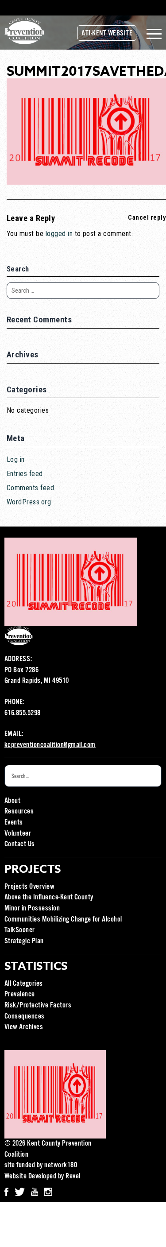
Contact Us (19, 844)
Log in (16, 459)
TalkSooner (19, 930)
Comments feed (30, 488)
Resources (19, 811)
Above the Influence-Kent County (48, 897)
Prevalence (19, 994)
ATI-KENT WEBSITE (106, 33)
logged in (59, 233)
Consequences (24, 1016)
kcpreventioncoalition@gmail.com (50, 745)
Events (13, 822)
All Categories (23, 983)
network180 (60, 1165)
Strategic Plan (24, 941)
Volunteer (17, 833)
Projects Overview (29, 886)
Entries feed (25, 473)
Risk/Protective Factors (37, 1005)
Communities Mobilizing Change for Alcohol (63, 919)
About (12, 801)
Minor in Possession (32, 908)
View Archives (23, 1027)
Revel (73, 1176)
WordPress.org (29, 502)
